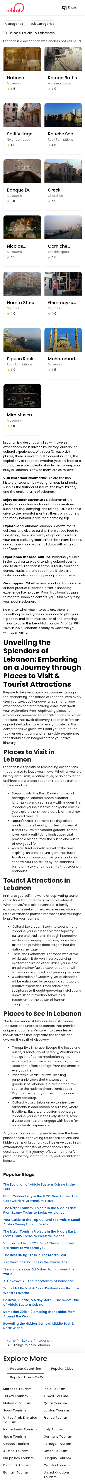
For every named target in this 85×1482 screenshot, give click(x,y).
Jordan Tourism (56, 1410)
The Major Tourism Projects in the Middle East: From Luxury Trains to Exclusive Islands (39, 1210)
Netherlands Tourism (20, 1429)
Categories (14, 24)
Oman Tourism (55, 1451)
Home (11, 1340)
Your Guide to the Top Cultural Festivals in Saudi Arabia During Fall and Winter (41, 1222)
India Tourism (54, 1389)
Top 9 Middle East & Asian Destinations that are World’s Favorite (41, 1290)
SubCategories (42, 24)
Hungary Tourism (57, 1458)
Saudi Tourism (14, 1410)
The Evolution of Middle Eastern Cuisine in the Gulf (39, 1186)
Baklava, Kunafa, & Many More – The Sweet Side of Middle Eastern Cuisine (41, 1302)
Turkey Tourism (15, 1396)
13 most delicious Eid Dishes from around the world (38, 1271)
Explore (27, 1340)
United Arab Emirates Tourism (20, 1419)
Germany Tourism (58, 1436)
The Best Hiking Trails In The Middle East (34, 1255)
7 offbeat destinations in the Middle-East (36, 1262)
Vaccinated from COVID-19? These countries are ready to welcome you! (39, 1245)
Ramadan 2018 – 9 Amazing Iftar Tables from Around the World (39, 1314)
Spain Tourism (14, 1436)
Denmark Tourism (17, 1465)
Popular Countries (25, 1368)
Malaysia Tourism (17, 1403)
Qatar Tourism (55, 1403)
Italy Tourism (54, 1429)
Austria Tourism (15, 1451)
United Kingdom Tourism (56, 1474)
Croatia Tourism (57, 1465)
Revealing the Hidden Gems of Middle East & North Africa (38, 1325)
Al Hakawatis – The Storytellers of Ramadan (38, 1281)
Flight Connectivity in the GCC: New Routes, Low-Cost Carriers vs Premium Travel (41, 1198)
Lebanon (45, 1340)
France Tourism (56, 1417)
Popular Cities (62, 1368)
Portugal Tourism (57, 1444)
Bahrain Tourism (16, 1472)
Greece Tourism (16, 1444)
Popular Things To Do (27, 1377)
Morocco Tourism (17, 1389)
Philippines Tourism (18, 1458)
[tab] (25, 1369)
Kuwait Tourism (56, 1396)
